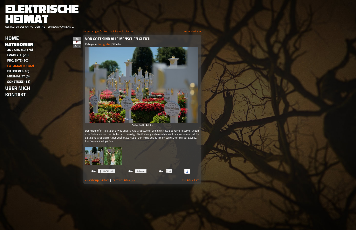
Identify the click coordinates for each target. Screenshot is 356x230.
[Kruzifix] (113, 156)
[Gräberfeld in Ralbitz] (142, 85)
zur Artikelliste (192, 31)
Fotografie (20, 66)
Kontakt (15, 95)
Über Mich (17, 88)
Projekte (17, 60)
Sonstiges (18, 82)
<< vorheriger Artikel (95, 31)
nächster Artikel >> (122, 31)
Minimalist (18, 76)
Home (12, 38)
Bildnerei (18, 71)
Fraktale (18, 55)
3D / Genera (20, 50)
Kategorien (19, 44)
